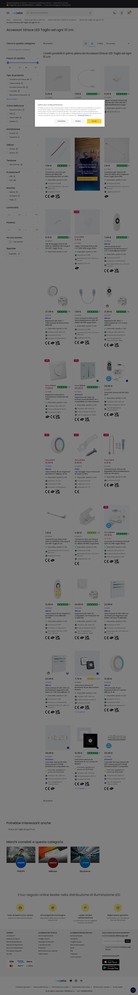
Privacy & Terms (83, 115)
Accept (94, 121)
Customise (61, 121)
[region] (70, 113)
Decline (78, 121)
